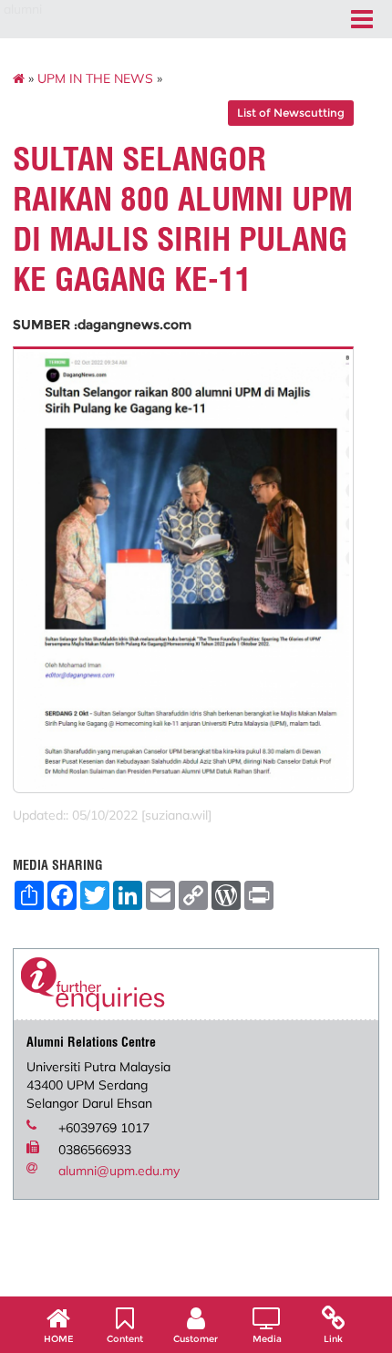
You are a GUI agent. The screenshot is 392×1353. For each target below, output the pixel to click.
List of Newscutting (291, 112)
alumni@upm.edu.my (119, 1170)
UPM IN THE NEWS (95, 78)
